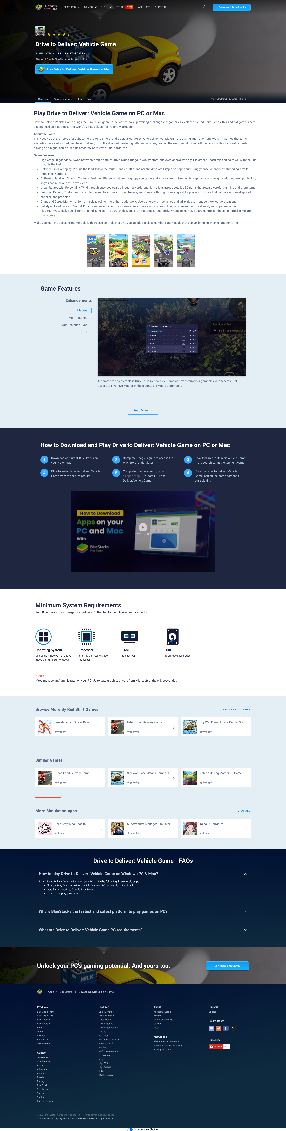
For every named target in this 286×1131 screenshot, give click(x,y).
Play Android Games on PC (167, 1041)
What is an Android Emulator (168, 1045)
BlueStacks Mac (45, 1015)
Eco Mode (103, 1035)
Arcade (40, 1073)
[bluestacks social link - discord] (211, 1028)
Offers (40, 1031)
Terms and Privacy (45, 1118)
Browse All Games (237, 709)
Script (101, 1059)
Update (212, 1011)
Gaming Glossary (162, 1049)
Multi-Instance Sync (108, 1027)
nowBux (41, 1035)
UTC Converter (105, 1075)
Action (40, 1065)
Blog (104, 7)
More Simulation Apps (56, 811)
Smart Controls (106, 1043)
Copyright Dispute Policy (66, 1118)
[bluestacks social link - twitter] (233, 1028)
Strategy (41, 1097)
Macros (102, 1031)
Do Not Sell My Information (101, 1118)
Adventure (42, 1069)
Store (124, 7)
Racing (40, 1081)
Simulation (45, 53)
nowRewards (43, 1043)
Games (88, 7)
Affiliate (144, 7)
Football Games (45, 1101)
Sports (40, 1093)
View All (244, 811)
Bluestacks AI (43, 1023)
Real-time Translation (108, 1039)
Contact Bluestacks (163, 1019)
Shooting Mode (106, 1015)
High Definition (105, 1067)
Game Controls (105, 1011)
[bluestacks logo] (46, 7)
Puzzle (40, 1077)
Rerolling (102, 1047)
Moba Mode (104, 1019)
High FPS (103, 1063)
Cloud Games (43, 1061)
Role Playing (43, 1085)
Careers (157, 1023)
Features (70, 7)
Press (156, 1027)
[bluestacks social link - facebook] (226, 1028)
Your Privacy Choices (146, 1129)
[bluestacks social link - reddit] (218, 1028)
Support (160, 7)
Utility (101, 1071)
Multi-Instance (105, 1023)
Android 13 (42, 1039)
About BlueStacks (162, 1011)
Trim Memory (105, 1055)
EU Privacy (83, 1118)
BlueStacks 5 (43, 1019)
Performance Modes (108, 1051)
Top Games (42, 1057)
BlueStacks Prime (45, 1011)
